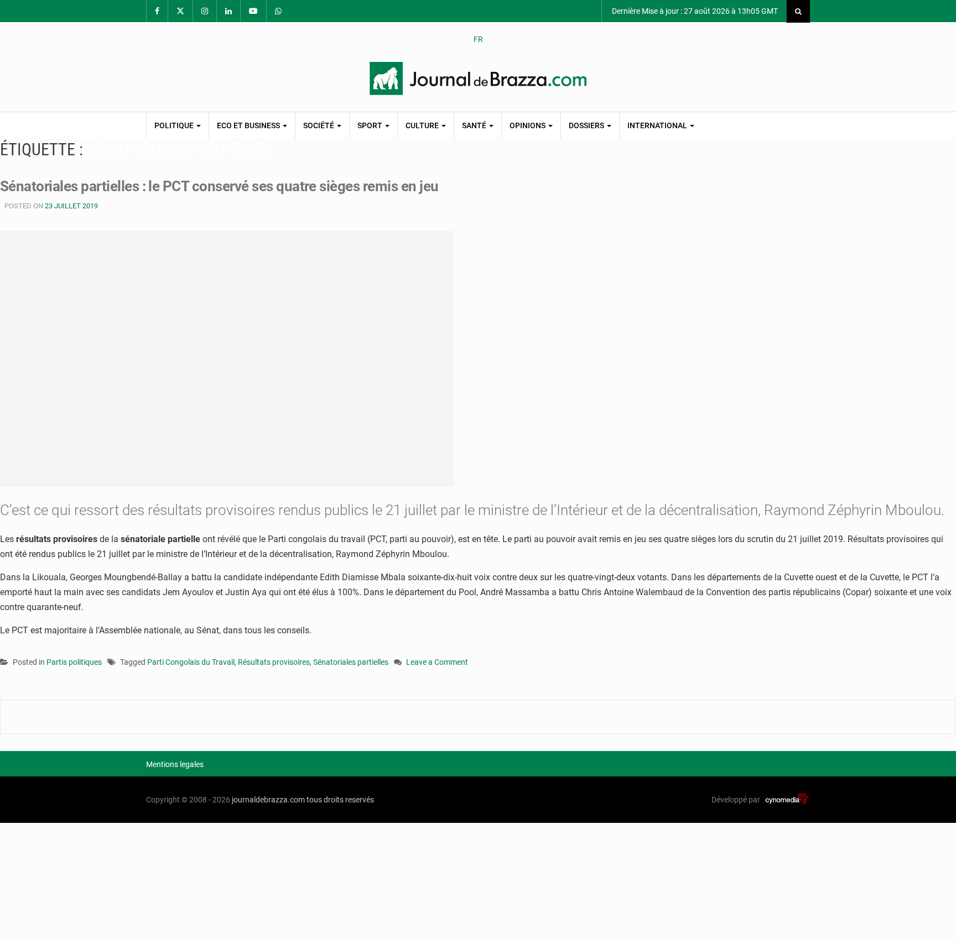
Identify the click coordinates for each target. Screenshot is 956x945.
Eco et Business (249, 125)
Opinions (528, 125)
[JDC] (478, 78)
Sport (370, 125)
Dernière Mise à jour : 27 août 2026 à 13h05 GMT (694, 11)
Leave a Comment (437, 663)
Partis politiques (74, 662)
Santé (475, 125)
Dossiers (587, 125)
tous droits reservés (340, 799)
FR (478, 39)
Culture (423, 125)
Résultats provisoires (274, 662)
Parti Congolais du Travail (191, 662)
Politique (174, 125)
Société (319, 125)
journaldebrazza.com (268, 799)
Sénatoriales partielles (350, 662)
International (658, 125)
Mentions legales (175, 764)
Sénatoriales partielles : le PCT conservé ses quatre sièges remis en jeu (219, 186)
